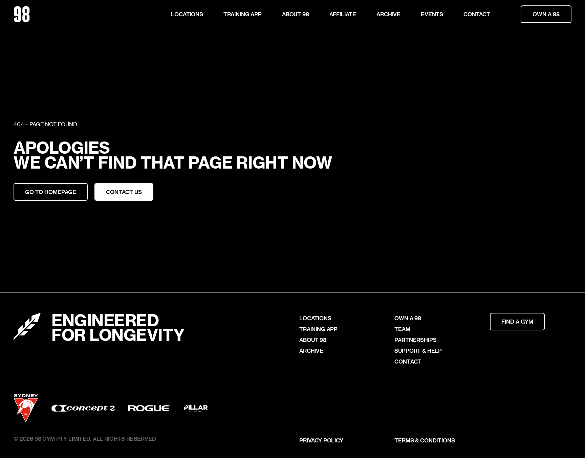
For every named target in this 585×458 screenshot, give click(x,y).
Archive (388, 14)
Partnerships (415, 339)
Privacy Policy (321, 440)
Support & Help (418, 350)
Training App (242, 14)
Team (402, 329)
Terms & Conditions (424, 440)
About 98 (295, 14)
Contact (476, 14)
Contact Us (124, 192)
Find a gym (517, 321)
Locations (187, 14)
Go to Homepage (50, 192)
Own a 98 (546, 14)
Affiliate (342, 14)
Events (432, 14)
